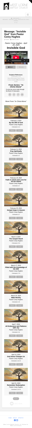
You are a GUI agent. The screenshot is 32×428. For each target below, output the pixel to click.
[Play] (8, 60)
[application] (16, 57)
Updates (21, 417)
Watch (11, 67)
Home (10, 417)
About (15, 417)
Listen (22, 67)
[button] (28, 14)
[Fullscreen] (27, 60)
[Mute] (24, 60)
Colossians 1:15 (16, 76)
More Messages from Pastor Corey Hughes (16, 79)
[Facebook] (15, 420)
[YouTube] (17, 420)
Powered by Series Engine (16, 403)
